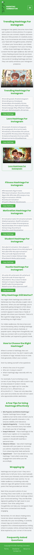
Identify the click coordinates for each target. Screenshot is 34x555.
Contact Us (17, 551)
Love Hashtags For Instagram (17, 167)
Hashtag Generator (12, 8)
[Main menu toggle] (30, 8)
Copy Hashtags (8, 114)
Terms (6, 549)
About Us (26, 549)
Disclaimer (16, 549)
